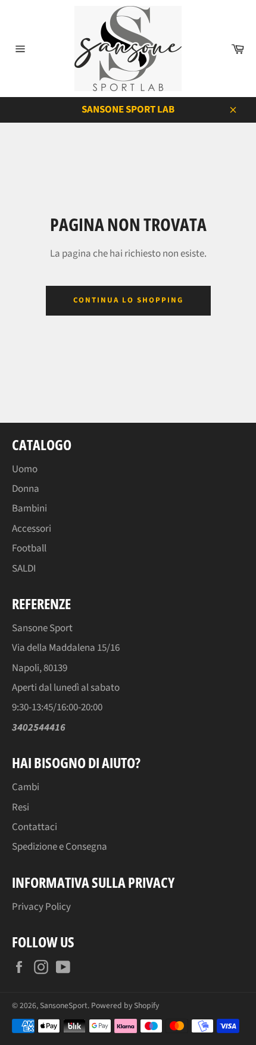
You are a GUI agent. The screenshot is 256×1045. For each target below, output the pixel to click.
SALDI (24, 569)
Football (29, 548)
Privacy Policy (41, 907)
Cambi (25, 787)
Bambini (29, 508)
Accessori (31, 529)
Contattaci (34, 827)
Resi (20, 807)
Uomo (25, 469)
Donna (25, 489)
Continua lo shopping (128, 300)
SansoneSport (64, 1005)
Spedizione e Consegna (59, 847)
